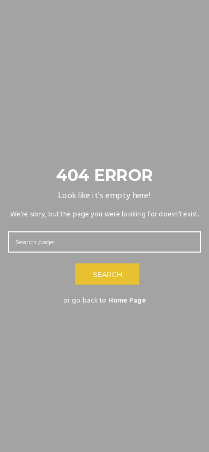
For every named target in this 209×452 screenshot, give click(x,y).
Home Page (127, 300)
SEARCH (107, 274)
